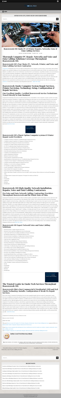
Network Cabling (43, 342)
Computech (5, 68)
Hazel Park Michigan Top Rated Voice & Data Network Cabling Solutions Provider (21, 368)
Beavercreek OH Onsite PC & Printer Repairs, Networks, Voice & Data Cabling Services (30, 50)
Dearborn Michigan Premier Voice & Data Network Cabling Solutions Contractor (21, 366)
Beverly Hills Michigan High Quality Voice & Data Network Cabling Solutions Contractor (23, 380)
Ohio (41, 53)
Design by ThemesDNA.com (30, 396)
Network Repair (32, 343)
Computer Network (27, 342)
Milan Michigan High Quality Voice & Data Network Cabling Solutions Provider (21, 388)
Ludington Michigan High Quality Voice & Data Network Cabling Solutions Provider (22, 371)
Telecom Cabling (38, 343)
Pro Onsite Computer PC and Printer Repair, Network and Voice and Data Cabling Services (25, 330)
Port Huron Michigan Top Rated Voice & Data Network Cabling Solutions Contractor (22, 373)
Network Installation (23, 343)
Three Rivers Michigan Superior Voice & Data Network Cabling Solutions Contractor (22, 378)
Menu (5, 1)
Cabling (9, 342)
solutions (5, 81)
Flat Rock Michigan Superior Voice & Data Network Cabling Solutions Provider (21, 383)
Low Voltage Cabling (36, 342)
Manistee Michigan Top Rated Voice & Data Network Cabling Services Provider (21, 376)
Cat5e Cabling (14, 342)
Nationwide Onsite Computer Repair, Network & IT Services (17, 324)
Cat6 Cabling (20, 342)
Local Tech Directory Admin (25, 53)
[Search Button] (58, 1)
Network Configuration (52, 342)
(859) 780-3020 (36, 81)
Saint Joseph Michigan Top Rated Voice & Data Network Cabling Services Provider (22, 385)
